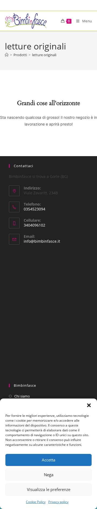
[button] (89, 405)
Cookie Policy (36, 502)
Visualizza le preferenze (48, 489)
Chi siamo (22, 396)
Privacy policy (58, 502)
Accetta (48, 460)
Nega (48, 474)
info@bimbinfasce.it (42, 241)
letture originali (44, 54)
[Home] (6, 54)
